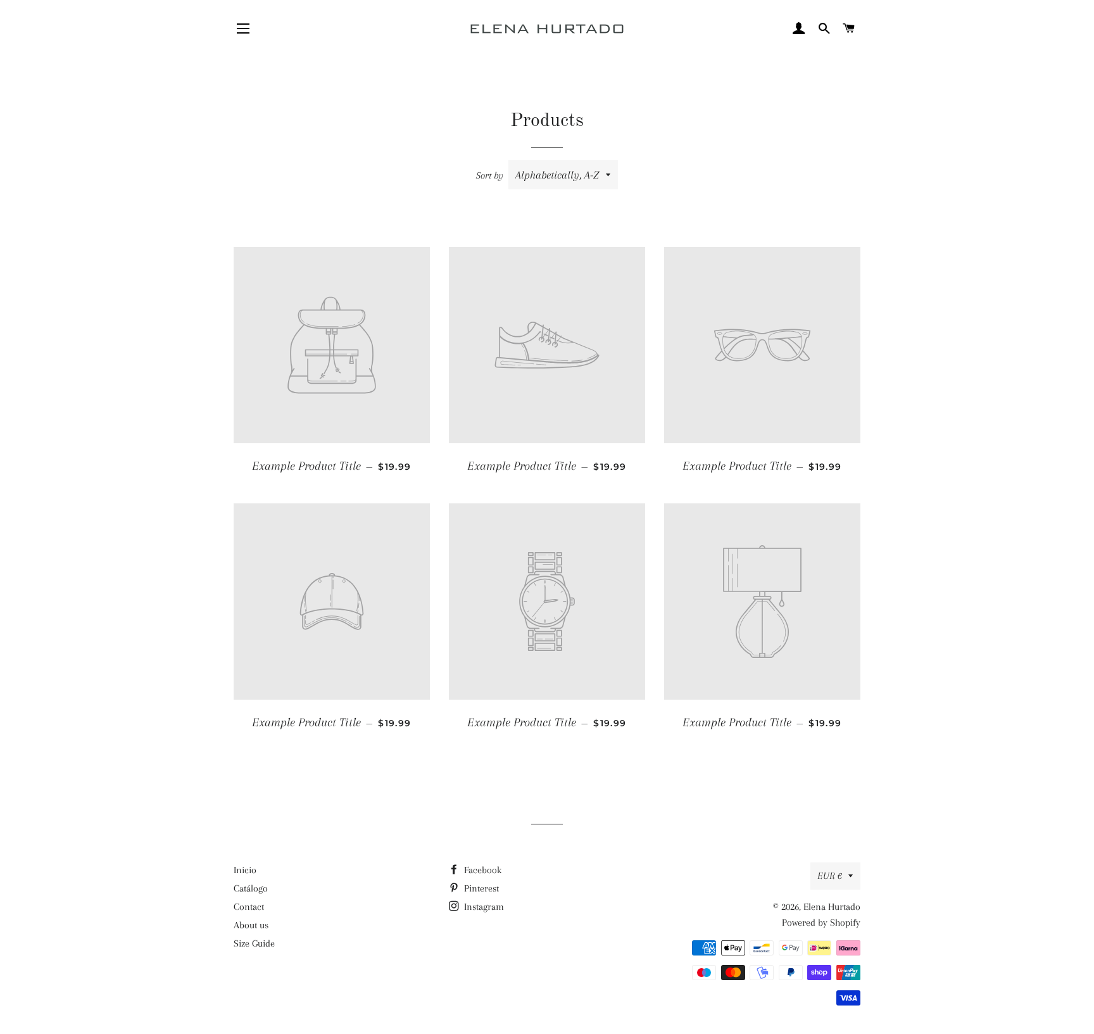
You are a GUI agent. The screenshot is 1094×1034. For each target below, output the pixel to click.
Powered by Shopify (821, 922)
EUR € (829, 875)
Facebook (481, 870)
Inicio (245, 870)
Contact (249, 906)
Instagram (483, 906)
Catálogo (251, 888)
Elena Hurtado (831, 906)
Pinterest (480, 888)
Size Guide (254, 943)
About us (251, 925)
